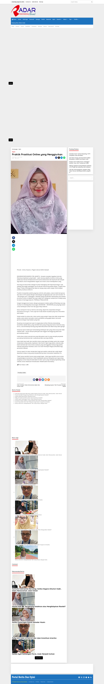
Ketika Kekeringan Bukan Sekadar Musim (25, 396)
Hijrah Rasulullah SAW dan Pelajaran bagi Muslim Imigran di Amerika (32, 402)
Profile (37, 681)
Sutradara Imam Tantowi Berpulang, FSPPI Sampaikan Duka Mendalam (79, 154)
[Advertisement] (17, 56)
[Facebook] (34, 379)
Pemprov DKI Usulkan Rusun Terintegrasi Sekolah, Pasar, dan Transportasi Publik (79, 162)
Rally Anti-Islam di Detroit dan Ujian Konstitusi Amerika (28, 397)
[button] (92, 2)
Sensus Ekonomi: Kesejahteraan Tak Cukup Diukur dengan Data (31, 403)
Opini (13, 152)
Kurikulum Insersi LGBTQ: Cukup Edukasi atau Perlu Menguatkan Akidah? (33, 400)
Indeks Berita (50, 681)
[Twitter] (37, 379)
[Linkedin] (43, 379)
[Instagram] (40, 379)
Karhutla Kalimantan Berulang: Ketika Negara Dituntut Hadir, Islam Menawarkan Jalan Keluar (38, 393)
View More (39, 658)
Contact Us (31, 681)
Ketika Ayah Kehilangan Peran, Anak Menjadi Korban (28, 399)
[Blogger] (45, 379)
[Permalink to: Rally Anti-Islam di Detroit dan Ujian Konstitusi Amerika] (26, 492)
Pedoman (43, 681)
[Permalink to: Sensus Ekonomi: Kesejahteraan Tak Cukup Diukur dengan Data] (26, 552)
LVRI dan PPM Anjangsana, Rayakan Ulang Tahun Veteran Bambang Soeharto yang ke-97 (80, 171)
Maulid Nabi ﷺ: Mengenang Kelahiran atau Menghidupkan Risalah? (32, 395)
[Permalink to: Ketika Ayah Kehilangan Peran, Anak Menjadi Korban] (26, 507)
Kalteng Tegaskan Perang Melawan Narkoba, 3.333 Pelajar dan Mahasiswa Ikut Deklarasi (80, 166)
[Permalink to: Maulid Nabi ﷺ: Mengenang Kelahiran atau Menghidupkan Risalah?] (26, 462)
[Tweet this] (59, 158)
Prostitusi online (22, 372)
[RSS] (48, 379)
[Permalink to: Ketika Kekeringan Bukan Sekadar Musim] (26, 477)
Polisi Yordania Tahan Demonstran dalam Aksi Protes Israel (28, 385)
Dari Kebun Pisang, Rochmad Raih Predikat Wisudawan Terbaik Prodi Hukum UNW (79, 158)
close (10, 83)
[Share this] (56, 158)
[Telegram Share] (61, 158)
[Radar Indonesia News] (23, 10)
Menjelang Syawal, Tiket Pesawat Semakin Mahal (55, 385)
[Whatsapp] (64, 158)
